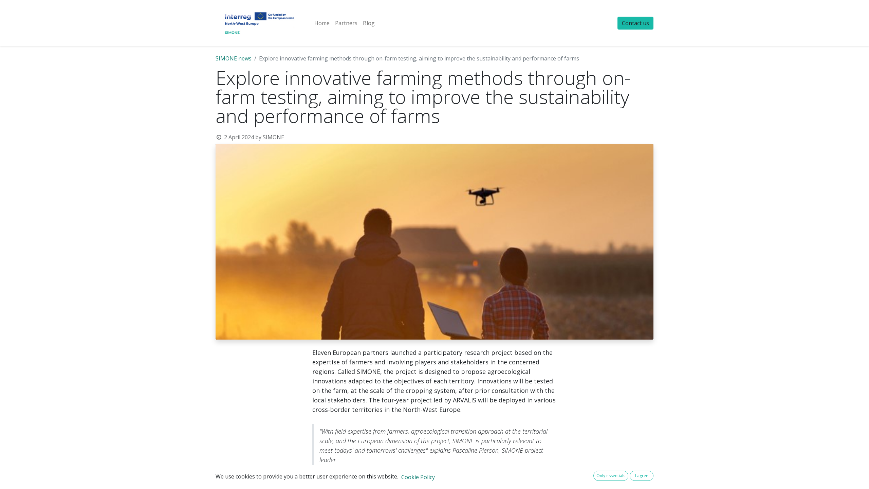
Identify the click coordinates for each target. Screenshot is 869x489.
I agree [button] (641, 475)
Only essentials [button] (610, 475)
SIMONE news (234, 58)
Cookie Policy (418, 477)
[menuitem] (322, 23)
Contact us (635, 23)
